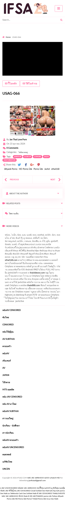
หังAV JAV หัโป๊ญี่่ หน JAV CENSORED (15, 491)
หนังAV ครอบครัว (10, 440)
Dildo (46, 156)
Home (8, 37)
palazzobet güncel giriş (12, 239)
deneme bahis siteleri (32, 267)
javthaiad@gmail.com (37, 480)
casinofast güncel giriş (30, 251)
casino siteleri (51, 267)
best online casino (10, 280)
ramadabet (9, 264)
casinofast (50, 245)
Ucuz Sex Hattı (52, 499)
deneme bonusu (48, 274)
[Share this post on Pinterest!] (38, 164)
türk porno (60, 491)
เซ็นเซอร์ (6, 361)
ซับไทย (5, 317)
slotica (39, 258)
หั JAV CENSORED (44, 493)
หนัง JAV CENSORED (12, 397)
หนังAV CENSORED (11, 310)
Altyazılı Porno (10, 169)
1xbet (14, 283)
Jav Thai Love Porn (18, 140)
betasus (36, 283)
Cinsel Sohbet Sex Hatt (40, 491)
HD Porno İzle (25, 169)
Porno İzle (38, 169)
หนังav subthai (10, 411)
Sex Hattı (4, 493)
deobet (30, 258)
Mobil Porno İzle (39, 499)
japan (5, 375)
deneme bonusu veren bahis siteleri (18, 277)
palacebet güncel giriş (44, 236)
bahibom (6, 248)
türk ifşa (52, 491)
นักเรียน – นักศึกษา (11, 426)
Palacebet (39, 245)
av (3, 368)
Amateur (17, 156)
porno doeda (24, 233)
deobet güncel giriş (51, 251)
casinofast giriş (44, 286)
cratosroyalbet (17, 286)
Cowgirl (37, 156)
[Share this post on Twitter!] (19, 164)
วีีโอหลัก (12, 83)
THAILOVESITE (58, 493)
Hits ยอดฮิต (8, 390)
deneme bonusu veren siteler (30, 264)
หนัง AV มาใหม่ (9, 404)
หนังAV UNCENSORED (13, 447)
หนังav (5, 354)
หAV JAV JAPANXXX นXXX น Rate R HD (43, 478)
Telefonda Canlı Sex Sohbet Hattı (23, 493)
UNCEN (6, 469)
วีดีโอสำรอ (31, 83)
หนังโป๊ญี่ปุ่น (8, 332)
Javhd (47, 169)
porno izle (13, 233)
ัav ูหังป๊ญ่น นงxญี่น (57, 488)
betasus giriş (25, 283)
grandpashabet (15, 242)
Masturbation (9, 160)
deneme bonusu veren (32, 255)
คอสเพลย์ (6, 455)
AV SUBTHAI (8, 339)
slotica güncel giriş (23, 236)
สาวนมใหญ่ (7, 419)
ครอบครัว (6, 346)
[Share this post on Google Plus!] (32, 164)
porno (5, 233)
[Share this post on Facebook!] (25, 164)
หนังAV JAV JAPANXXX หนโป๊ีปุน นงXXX (34, 488)
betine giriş (18, 248)
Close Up (27, 156)
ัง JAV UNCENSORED (8, 488)
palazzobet (60, 255)
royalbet (48, 255)
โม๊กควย (6, 382)
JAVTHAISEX (38, 496)
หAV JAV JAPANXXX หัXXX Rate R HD (17, 496)
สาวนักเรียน (8, 433)
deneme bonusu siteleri (13, 270)
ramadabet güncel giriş (36, 239)
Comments (12, 148)
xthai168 (55, 169)
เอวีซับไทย (7, 462)
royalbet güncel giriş (40, 233)
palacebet (12, 251)
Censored (8, 325)
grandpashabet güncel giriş (37, 242)
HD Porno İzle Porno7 (23, 499)
